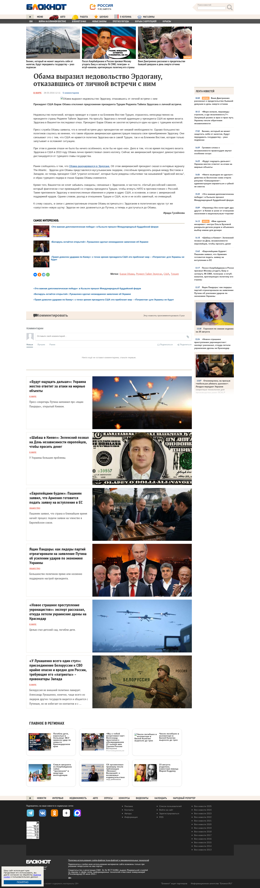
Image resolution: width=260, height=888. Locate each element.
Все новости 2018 (203, 831)
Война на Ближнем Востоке (52, 21)
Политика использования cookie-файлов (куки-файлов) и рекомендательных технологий (108, 860)
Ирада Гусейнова (174, 213)
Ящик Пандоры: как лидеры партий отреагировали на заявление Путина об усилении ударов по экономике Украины (214, 291)
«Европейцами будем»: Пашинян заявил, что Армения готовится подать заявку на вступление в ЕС (210, 255)
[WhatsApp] (48, 274)
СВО (31, 21)
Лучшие (41, 344)
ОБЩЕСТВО (34, 508)
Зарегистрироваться (169, 813)
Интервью (57, 798)
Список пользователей (170, 806)
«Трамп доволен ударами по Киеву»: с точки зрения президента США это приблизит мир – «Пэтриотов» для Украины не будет (103, 299)
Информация (131, 817)
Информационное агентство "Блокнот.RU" (211, 883)
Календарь (161, 798)
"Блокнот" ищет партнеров (174, 883)
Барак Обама (127, 274)
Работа (84, 16)
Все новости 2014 (203, 846)
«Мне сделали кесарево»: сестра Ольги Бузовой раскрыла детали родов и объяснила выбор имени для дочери (214, 225)
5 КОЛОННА (125, 16)
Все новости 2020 (203, 824)
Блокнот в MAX (79, 21)
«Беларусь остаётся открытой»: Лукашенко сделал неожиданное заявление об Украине (99, 242)
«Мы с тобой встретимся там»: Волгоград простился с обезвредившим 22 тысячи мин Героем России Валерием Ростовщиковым (115, 742)
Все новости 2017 (203, 835)
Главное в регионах (46, 723)
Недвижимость (78, 798)
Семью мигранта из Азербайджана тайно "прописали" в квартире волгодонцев (62, 769)
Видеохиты (142, 798)
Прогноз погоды (121, 21)
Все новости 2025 (203, 806)
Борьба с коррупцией (145, 21)
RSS (161, 817)
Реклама (128, 806)
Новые (29, 344)
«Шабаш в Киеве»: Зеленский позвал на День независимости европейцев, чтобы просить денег (214, 240)
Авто (95, 798)
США (166, 274)
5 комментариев (71, 93)
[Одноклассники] (39, 274)
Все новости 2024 (203, 810)
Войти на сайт (166, 810)
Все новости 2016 (203, 839)
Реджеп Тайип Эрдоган (149, 274)
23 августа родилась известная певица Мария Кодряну (168, 767)
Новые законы (99, 21)
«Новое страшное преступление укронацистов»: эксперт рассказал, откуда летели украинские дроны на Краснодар (212, 343)
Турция (175, 274)
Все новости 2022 (203, 817)
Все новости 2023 (203, 813)
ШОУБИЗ (104, 16)
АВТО (62, 16)
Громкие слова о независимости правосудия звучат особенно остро (213, 150)
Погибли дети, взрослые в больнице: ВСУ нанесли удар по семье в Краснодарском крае (62, 739)
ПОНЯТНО (22, 882)
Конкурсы (124, 798)
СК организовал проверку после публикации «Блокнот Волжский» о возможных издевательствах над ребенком (115, 771)
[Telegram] (43, 274)
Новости (41, 798)
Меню (40, 16)
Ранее (52, 344)
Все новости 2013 (203, 849)
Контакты (128, 810)
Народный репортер (184, 798)
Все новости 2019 (203, 828)
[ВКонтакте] (35, 274)
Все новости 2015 (203, 842)
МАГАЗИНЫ (149, 16)
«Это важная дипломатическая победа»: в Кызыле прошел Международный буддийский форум (214, 197)
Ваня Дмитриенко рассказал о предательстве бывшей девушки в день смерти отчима (213, 101)
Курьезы (167, 21)
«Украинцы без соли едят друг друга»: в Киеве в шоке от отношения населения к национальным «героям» (214, 210)
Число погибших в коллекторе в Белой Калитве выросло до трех (169, 736)
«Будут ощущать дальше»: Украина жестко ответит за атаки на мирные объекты (213, 164)
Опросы (108, 798)
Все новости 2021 (203, 820)
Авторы (128, 813)
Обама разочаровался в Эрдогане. (89, 166)
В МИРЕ (37, 93)
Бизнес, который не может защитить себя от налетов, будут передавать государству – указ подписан (212, 135)
